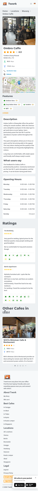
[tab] (17, 41)
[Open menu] (31, 3)
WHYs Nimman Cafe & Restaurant (14, 341)
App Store (8, 481)
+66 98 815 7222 (11, 71)
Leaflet (21, 92)
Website (8, 74)
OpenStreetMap (30, 92)
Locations (15, 11)
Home (5, 11)
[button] (19, 83)
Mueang (25, 11)
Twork (12, 3)
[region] (19, 30)
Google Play (9, 477)
